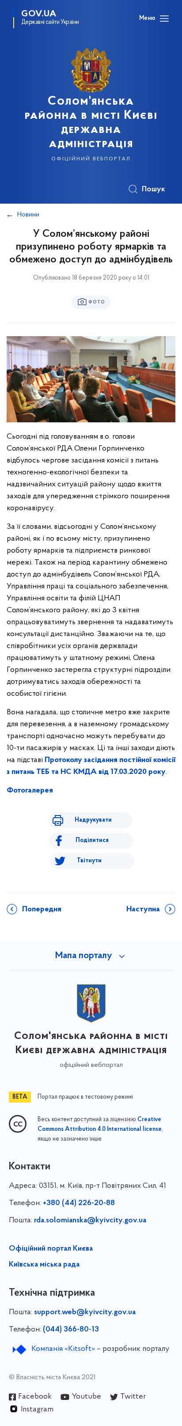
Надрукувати (93, 820)
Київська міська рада (44, 1265)
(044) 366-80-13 (71, 1330)
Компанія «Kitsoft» (63, 1349)
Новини (28, 214)
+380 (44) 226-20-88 (79, 1203)
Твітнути (89, 860)
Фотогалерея (30, 791)
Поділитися (92, 840)
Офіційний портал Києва (51, 1249)
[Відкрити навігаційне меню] (164, 18)
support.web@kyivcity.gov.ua (85, 1312)
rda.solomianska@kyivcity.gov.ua (90, 1221)
